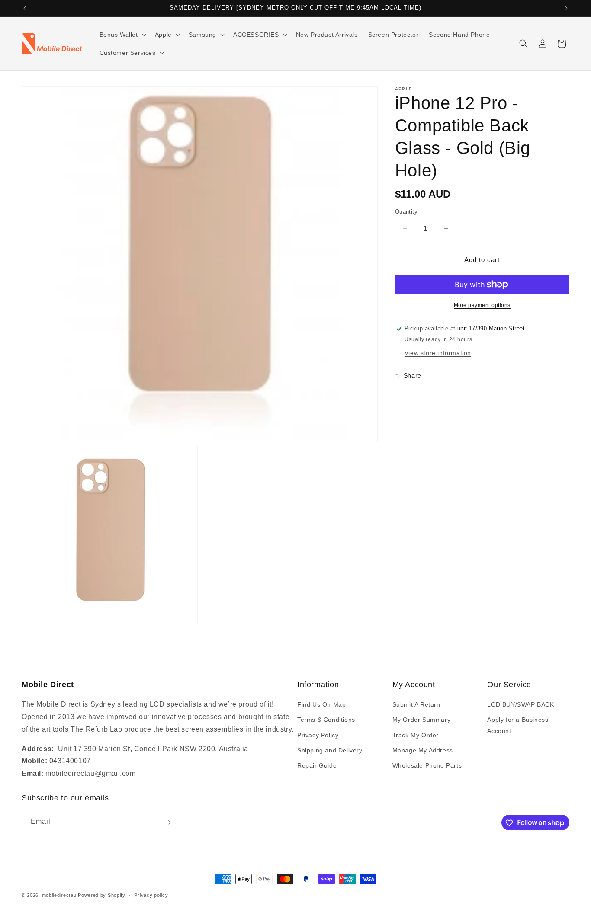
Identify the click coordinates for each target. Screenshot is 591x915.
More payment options (482, 305)
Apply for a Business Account (517, 725)
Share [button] (412, 375)
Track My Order (415, 735)
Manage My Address (422, 750)
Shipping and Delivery (330, 750)
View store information (438, 352)
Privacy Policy (317, 735)
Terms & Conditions (326, 720)
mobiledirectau (59, 895)
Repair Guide (317, 765)
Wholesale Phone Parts (427, 765)
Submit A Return (416, 704)
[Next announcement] (566, 8)
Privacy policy (151, 894)
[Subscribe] (167, 822)
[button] (122, 35)
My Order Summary (421, 720)
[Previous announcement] (24, 8)
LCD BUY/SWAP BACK (520, 704)
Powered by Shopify (101, 895)
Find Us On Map (321, 704)
